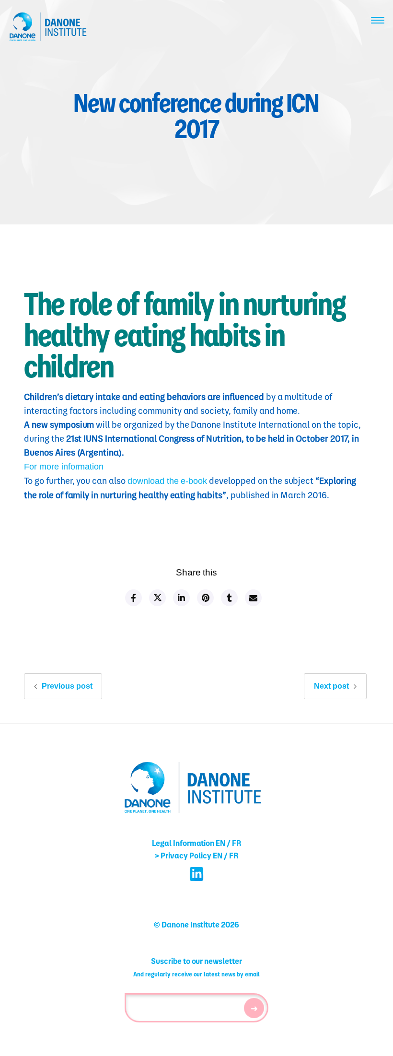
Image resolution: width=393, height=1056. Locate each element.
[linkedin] (181, 597)
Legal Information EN (188, 843)
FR (236, 843)
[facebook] (133, 597)
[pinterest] (204, 597)
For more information (64, 466)
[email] (252, 597)
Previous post (67, 686)
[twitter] (157, 597)
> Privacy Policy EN (188, 855)
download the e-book (167, 481)
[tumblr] (228, 597)
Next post (331, 686)
